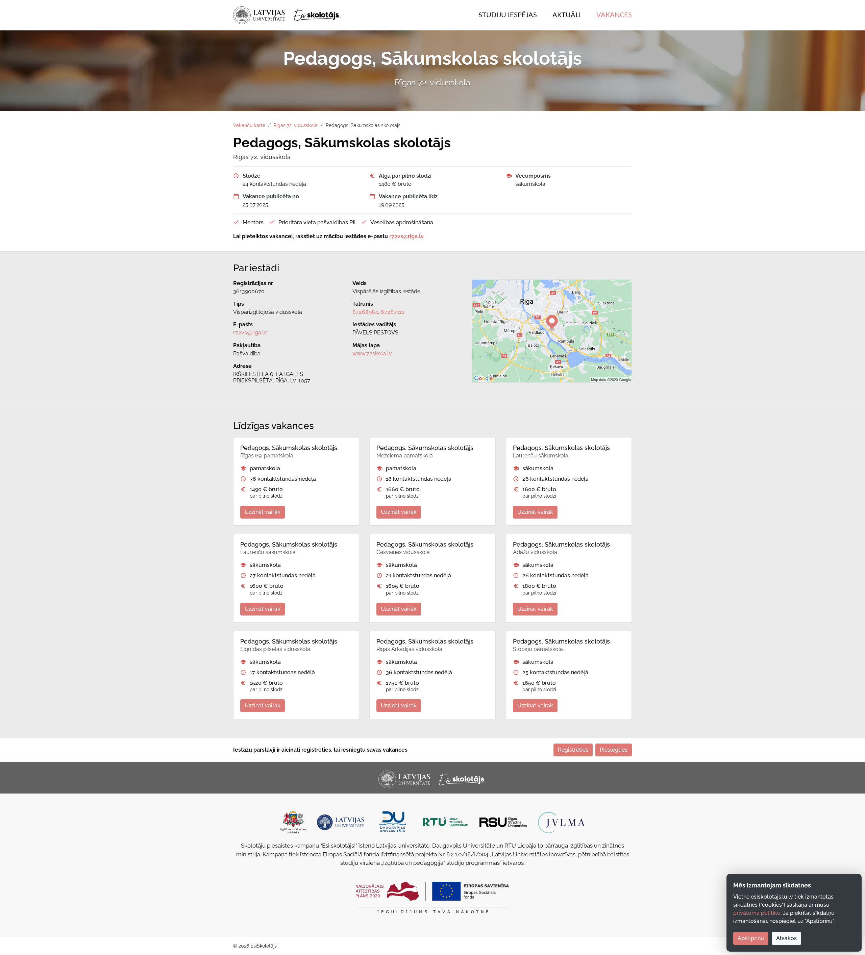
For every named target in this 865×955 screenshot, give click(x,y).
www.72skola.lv (372, 353)
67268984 (365, 312)
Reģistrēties (573, 750)
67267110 (393, 312)
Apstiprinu (751, 938)
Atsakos (786, 938)
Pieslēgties (613, 750)
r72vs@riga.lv (250, 332)
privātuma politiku (757, 913)
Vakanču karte (249, 125)
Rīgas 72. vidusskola (295, 125)
